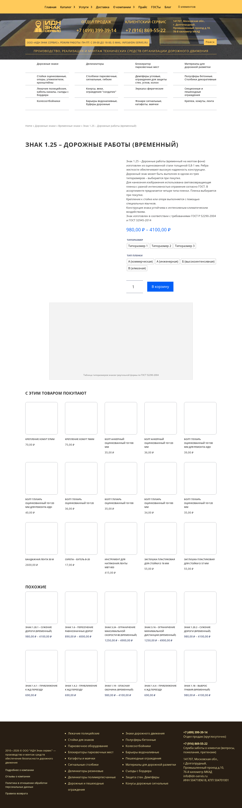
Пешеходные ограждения (143, 758)
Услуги (84, 7)
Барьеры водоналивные (142, 752)
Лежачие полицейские (83, 733)
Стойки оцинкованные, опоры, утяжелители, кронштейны (52, 79)
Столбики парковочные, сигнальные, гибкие (101, 77)
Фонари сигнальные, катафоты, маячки (148, 102)
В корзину (160, 286)
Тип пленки (135, 255)
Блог (168, 7)
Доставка (102, 7)
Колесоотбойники (48, 101)
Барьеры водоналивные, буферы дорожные (101, 102)
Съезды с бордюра (138, 771)
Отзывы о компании (17, 776)
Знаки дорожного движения (145, 733)
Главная (50, 7)
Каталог (65, 7)
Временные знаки (69, 125)
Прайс (142, 7)
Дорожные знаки (47, 63)
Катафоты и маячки (81, 758)
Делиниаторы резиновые (85, 771)
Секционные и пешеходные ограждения (194, 92)
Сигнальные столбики (83, 765)
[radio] (138, 246)
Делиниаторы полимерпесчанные (92, 777)
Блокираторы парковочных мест (91, 752)
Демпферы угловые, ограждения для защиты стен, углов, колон (151, 79)
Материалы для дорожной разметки (198, 65)
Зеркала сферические (149, 88)
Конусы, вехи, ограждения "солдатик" (101, 90)
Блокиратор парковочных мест (147, 65)
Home (28, 125)
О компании (122, 7)
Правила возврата (16, 793)
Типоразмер (135, 239)
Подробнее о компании (19, 770)
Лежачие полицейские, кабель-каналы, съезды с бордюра (53, 92)
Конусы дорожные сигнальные (147, 783)
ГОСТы (156, 7)
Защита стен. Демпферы (142, 777)
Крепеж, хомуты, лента (199, 101)
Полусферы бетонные (141, 740)
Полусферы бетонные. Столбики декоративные (200, 77)
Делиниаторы (95, 63)
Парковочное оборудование (88, 746)
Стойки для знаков (81, 740)
